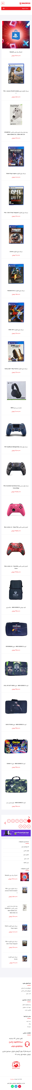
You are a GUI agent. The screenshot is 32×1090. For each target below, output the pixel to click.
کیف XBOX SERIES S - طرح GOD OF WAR (16, 725)
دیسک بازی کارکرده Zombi (12, 958)
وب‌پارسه (12, 1079)
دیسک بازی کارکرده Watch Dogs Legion (11, 927)
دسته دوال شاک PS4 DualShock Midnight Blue (16, 447)
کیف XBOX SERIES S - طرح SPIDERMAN (16, 646)
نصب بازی (26, 859)
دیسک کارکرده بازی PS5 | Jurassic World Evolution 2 (11, 891)
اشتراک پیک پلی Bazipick (11, 875)
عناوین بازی (26, 855)
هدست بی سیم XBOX (16, 408)
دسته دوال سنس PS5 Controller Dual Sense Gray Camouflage (16, 487)
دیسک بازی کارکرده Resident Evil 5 (16, 291)
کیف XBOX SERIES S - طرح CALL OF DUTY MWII (16, 686)
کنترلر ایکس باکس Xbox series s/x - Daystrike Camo (16, 567)
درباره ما (29, 1026)
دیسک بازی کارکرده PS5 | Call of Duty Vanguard (11, 943)
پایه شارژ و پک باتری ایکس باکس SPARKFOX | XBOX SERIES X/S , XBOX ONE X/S (11, 909)
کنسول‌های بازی (25, 847)
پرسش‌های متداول (27, 1004)
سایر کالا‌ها (26, 863)
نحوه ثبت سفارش (27, 1007)
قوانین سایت (28, 1010)
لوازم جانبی (26, 851)
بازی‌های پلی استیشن (26, 988)
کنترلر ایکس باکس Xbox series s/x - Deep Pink (16, 527)
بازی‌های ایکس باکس (26, 991)
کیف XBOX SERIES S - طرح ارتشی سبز (16, 803)
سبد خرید (28, 1021)
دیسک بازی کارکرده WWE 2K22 (16, 330)
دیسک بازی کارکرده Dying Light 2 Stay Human (16, 369)
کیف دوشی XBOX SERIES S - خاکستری (16, 607)
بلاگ (30, 1024)
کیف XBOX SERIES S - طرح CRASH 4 (16, 764)
